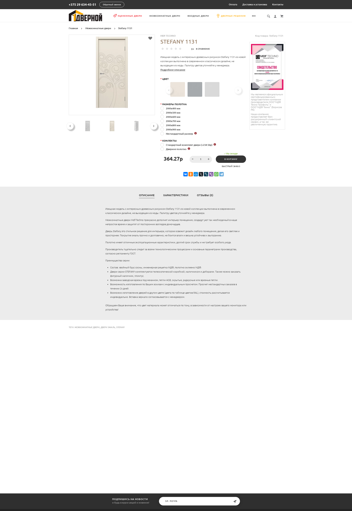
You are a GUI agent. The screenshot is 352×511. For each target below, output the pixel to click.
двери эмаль (108, 327)
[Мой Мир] (196, 174)
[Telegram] (221, 174)
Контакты (277, 4)
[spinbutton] (200, 159)
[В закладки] (150, 38)
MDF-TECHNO (168, 35)
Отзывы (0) (205, 195)
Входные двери (198, 16)
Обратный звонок (112, 4)
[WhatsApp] (216, 174)
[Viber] (211, 174)
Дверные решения (233, 16)
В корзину (230, 159)
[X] (201, 174)
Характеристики (175, 195)
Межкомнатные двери (164, 16)
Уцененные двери (130, 16)
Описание (147, 195)
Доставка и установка (254, 4)
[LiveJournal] (206, 174)
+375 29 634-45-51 (82, 4)
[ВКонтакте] (185, 174)
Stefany (120, 327)
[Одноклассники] (190, 174)
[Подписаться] (235, 501)
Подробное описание (172, 69)
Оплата (233, 4)
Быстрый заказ (231, 166)
